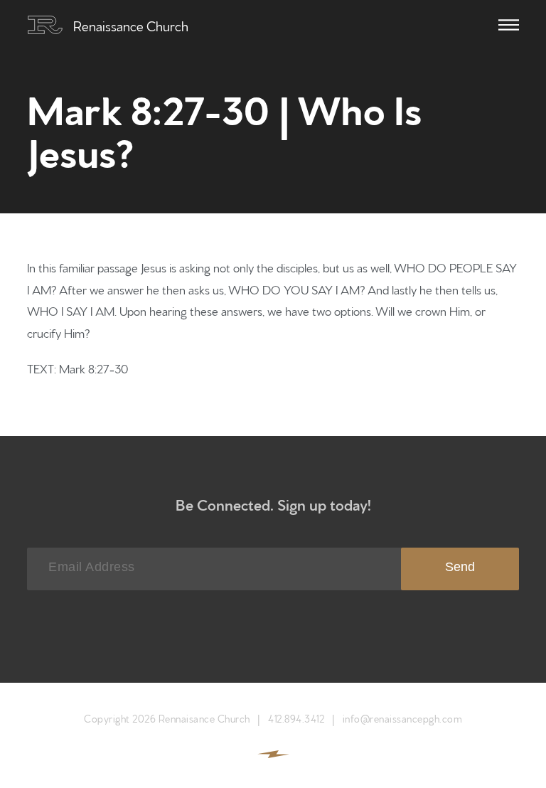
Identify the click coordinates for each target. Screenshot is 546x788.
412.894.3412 (296, 718)
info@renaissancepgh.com (403, 718)
